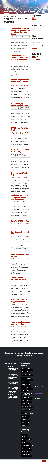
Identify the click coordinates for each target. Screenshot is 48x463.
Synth (23, 422)
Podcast (23, 404)
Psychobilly (24, 409)
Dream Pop (27, 380)
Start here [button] (34, 48)
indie (32, 445)
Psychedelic (30, 407)
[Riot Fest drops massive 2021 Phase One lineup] (6, 83)
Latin (26, 396)
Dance (23, 378)
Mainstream (15, 85)
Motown (29, 399)
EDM (11, 133)
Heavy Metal (29, 388)
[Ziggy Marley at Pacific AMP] (6, 176)
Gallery (19, 12)
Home (5, 16)
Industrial (29, 393)
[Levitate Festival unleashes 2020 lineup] (6, 106)
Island (30, 394)
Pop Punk (24, 406)
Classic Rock (24, 375)
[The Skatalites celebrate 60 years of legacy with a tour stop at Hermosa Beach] (6, 31)
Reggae (25, 36)
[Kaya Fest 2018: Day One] (6, 224)
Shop (36, 12)
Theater (23, 423)
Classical (30, 375)
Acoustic (24, 368)
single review (24, 456)
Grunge (23, 387)
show (28, 453)
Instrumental (24, 394)
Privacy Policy (37, 398)
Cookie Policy (29, 461)
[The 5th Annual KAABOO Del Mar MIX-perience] (6, 153)
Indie (27, 391)
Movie (23, 400)
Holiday (27, 390)
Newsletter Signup (40, 383)
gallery (23, 445)
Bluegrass (24, 372)
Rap (22, 410)
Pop (27, 404)
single (29, 454)
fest (30, 442)
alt (26, 434)
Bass (23, 371)
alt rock (23, 439)
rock (27, 451)
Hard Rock (28, 387)
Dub (32, 380)
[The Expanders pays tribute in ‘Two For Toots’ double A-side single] (6, 59)
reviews (23, 451)
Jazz (23, 396)
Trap (27, 423)
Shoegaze (31, 413)
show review (24, 454)
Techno (27, 422)
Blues (28, 372)
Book (23, 374)
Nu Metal (24, 403)
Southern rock (25, 418)
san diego (24, 453)
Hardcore (24, 388)
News (6, 12)
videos (30, 456)
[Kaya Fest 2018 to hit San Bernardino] (6, 257)
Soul (28, 416)
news (29, 448)
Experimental (24, 384)
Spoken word (24, 419)
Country (28, 377)
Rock (25, 85)
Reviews (12, 12)
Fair (29, 384)
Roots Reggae (25, 413)
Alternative (27, 107)
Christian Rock (28, 374)
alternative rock (25, 437)
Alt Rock (28, 368)
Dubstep (23, 381)
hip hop (27, 445)
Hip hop (14, 133)
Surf (28, 420)
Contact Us (37, 389)
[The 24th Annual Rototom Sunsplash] (6, 281)
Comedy (23, 377)
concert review (25, 442)
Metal (29, 397)
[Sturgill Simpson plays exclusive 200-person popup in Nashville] (6, 376)
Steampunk (24, 420)
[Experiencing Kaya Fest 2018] (6, 235)
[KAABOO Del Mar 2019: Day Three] (6, 131)
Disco (23, 380)
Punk (19, 85)
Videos (31, 12)
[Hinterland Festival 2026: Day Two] (6, 383)
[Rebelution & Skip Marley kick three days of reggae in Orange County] (6, 388)
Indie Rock (24, 393)
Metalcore (24, 399)
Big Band (26, 371)
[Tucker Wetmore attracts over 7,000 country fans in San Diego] (6, 396)
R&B (32, 409)
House (23, 391)
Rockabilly (24, 412)
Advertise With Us (39, 386)
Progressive (24, 407)
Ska (14, 37)
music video (24, 448)
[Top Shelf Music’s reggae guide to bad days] (6, 325)
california (29, 439)
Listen (25, 12)
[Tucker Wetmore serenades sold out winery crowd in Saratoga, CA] (6, 368)
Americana (30, 369)
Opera (28, 403)
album (23, 434)
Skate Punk (27, 415)
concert (23, 440)
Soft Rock (24, 416)
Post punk (29, 406)
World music (24, 425)
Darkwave (28, 378)
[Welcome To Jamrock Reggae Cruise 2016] (6, 303)
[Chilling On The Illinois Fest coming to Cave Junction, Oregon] (6, 198)
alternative (24, 436)
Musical (27, 400)
